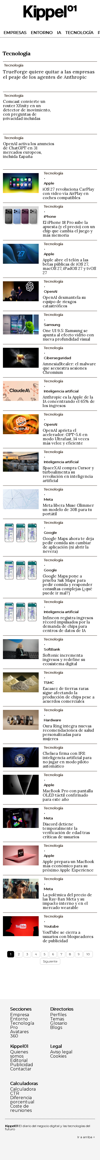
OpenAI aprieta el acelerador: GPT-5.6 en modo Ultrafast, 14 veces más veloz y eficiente (66, 437)
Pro (14, 1027)
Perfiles (58, 1015)
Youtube (51, 926)
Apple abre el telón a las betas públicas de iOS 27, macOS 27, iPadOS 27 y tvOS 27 (69, 266)
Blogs (56, 1027)
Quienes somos (19, 1054)
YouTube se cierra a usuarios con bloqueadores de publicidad (68, 936)
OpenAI (50, 291)
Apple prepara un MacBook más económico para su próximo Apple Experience (68, 866)
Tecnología (79, 32)
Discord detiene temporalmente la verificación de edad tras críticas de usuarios (66, 830)
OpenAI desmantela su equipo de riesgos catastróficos (64, 301)
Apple (49, 183)
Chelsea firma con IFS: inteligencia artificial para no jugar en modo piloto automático (67, 760)
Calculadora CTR (23, 1091)
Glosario (58, 1023)
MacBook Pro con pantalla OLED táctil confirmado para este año (68, 795)
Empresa (19, 1015)
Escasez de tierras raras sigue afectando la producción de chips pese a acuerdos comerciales (68, 695)
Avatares (19, 1032)
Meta (48, 499)
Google (50, 532)
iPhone (50, 216)
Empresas (14, 32)
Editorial (19, 1060)
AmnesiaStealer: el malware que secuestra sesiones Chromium (69, 368)
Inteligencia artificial (61, 391)
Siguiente (50, 961)
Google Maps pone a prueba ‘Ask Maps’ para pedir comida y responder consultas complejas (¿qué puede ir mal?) (67, 584)
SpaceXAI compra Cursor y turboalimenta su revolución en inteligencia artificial (68, 474)
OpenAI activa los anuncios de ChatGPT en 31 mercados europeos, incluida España (28, 150)
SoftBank (52, 649)
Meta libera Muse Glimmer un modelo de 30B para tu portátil (68, 509)
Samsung (52, 325)
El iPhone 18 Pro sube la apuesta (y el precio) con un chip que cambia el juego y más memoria (69, 229)
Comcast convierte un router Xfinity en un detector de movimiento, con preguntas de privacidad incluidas (27, 110)
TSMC (49, 682)
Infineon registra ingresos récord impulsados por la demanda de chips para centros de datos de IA (68, 624)
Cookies (58, 1056)
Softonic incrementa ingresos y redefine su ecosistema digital (64, 659)
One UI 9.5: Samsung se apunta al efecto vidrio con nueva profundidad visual (68, 335)
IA (59, 32)
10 (88, 954)
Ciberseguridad (57, 358)
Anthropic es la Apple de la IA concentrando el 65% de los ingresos (69, 401)
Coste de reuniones (21, 1108)
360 (14, 1036)
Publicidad (21, 1065)
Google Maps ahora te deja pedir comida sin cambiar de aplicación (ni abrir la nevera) (68, 545)
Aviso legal (61, 1052)
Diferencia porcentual (22, 1100)
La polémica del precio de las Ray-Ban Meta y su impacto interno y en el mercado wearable (67, 901)
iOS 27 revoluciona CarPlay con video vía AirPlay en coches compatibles (68, 193)
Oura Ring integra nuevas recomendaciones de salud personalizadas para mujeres (68, 732)
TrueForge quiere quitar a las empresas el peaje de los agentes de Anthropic (49, 74)
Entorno (42, 32)
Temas (57, 1019)
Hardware (52, 720)
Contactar (20, 1069)
